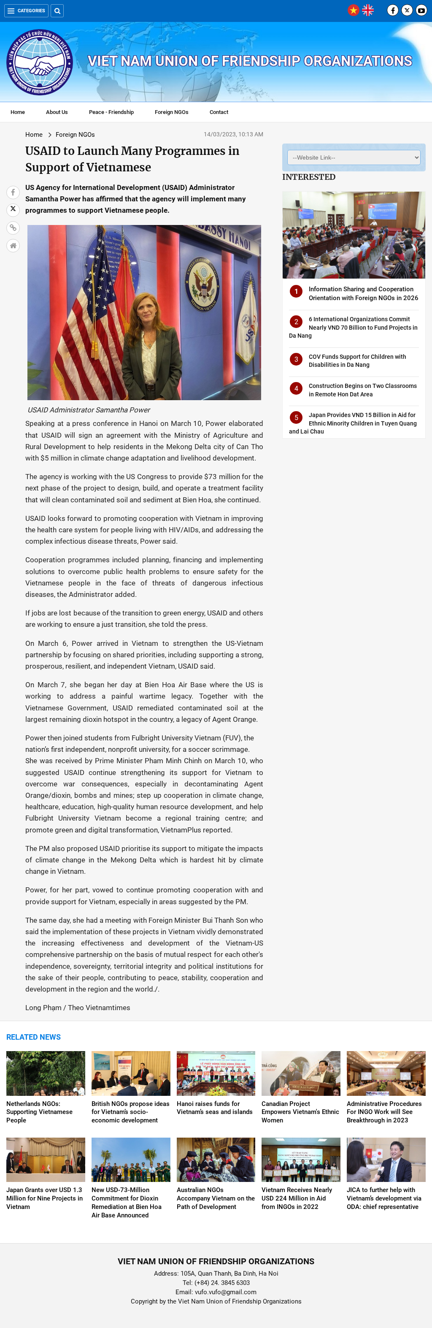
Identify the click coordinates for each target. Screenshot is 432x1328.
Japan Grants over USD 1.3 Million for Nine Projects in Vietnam (44, 1198)
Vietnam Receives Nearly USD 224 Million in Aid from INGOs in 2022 (297, 1198)
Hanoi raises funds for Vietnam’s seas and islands (215, 1108)
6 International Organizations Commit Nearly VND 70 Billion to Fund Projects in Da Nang (353, 327)
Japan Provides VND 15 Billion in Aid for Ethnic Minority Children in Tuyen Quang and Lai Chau (353, 423)
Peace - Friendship (111, 112)
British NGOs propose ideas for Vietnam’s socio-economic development (131, 1112)
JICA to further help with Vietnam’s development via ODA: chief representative (384, 1198)
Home (18, 112)
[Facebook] (393, 10)
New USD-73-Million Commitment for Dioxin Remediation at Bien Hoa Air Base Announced (127, 1202)
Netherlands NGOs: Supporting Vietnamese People (39, 1112)
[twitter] (407, 10)
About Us (57, 112)
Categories (31, 11)
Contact (219, 112)
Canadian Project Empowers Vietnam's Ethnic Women (300, 1112)
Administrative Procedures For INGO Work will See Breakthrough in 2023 (384, 1112)
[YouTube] (421, 10)
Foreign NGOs (172, 112)
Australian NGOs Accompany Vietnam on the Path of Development (216, 1198)
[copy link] (13, 228)
